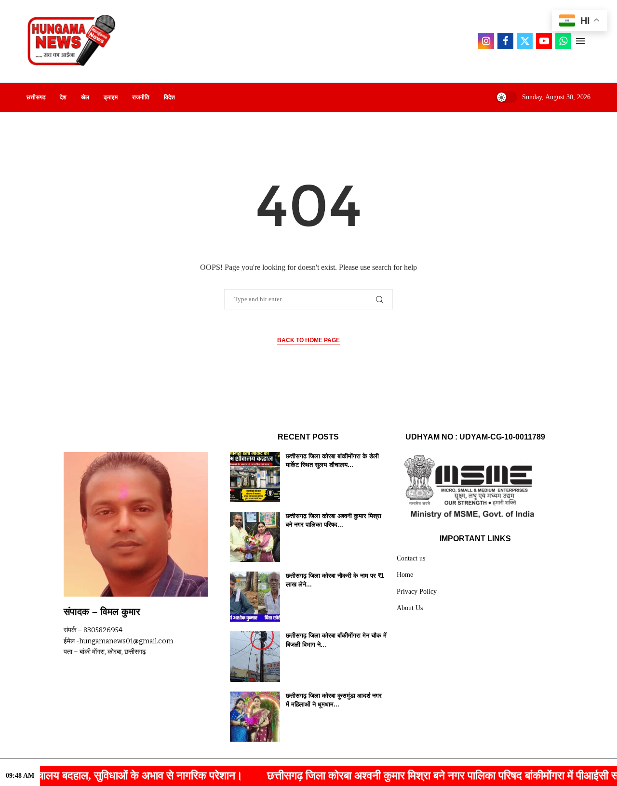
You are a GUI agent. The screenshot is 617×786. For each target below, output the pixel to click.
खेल (85, 97)
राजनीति (140, 97)
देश (63, 97)
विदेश (169, 97)
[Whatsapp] (563, 41)
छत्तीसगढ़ (36, 97)
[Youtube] (544, 41)
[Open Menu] (580, 41)
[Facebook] (505, 41)
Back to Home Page (308, 340)
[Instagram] (486, 41)
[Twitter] (525, 41)
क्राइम (111, 97)
